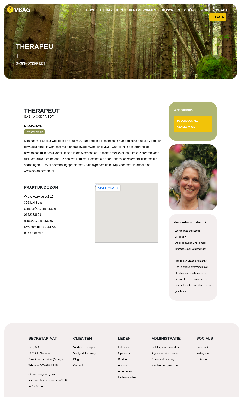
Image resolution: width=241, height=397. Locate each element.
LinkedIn (201, 359)
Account (123, 365)
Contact (219, 10)
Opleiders (124, 353)
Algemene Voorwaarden (166, 353)
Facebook (202, 347)
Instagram (202, 353)
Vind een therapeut (84, 347)
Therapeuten (111, 10)
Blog (204, 10)
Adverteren (125, 371)
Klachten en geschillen (165, 365)
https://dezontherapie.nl (39, 220)
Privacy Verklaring (163, 359)
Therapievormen (141, 10)
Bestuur (123, 359)
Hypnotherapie (34, 131)
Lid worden (170, 10)
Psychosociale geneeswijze (187, 123)
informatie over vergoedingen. (191, 248)
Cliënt (189, 10)
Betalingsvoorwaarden (165, 347)
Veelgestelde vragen (85, 353)
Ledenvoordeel (127, 377)
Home (90, 10)
